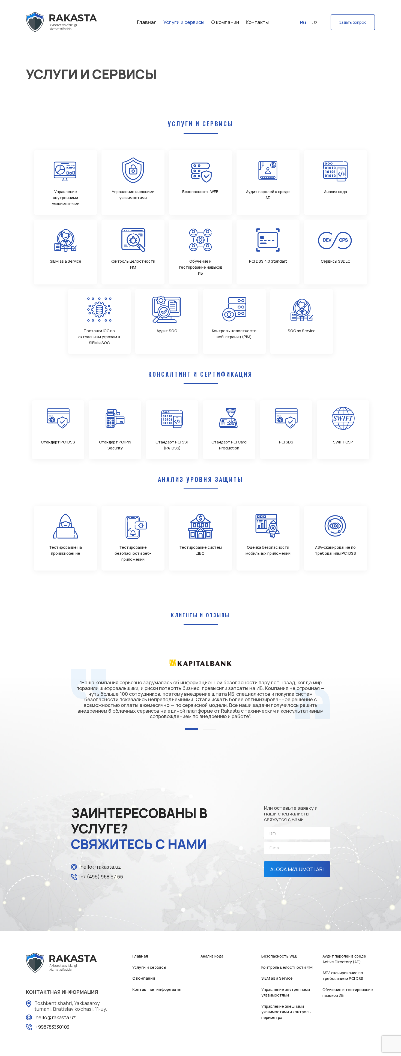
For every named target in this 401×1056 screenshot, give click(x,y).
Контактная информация (156, 989)
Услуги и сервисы (183, 22)
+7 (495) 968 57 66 (101, 876)
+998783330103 (52, 1027)
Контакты (257, 22)
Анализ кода (211, 956)
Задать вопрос (352, 22)
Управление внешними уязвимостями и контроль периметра (286, 1012)
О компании (225, 22)
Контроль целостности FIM (287, 967)
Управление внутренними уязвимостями (285, 992)
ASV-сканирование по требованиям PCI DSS (342, 975)
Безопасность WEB (279, 956)
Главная (147, 22)
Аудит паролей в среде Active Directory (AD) (344, 958)
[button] (191, 729)
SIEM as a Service (277, 978)
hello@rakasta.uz (100, 866)
